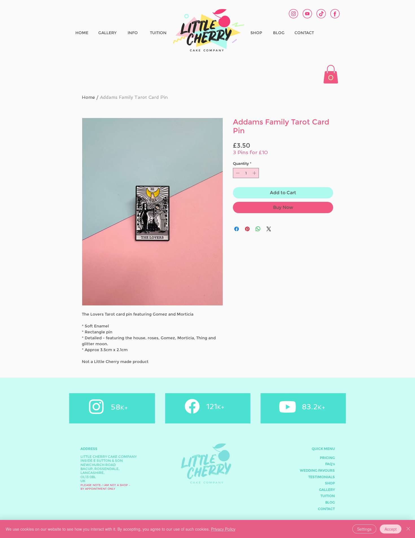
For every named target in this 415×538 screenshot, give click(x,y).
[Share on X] (268, 229)
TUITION (327, 496)
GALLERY (327, 489)
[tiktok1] (321, 13)
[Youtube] (287, 407)
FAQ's (330, 464)
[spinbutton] (246, 173)
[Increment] (255, 173)
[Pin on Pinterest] (247, 229)
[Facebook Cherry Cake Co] (335, 13)
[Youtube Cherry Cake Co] (307, 13)
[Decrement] (237, 173)
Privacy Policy (223, 529)
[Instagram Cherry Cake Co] (293, 13)
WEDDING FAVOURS (317, 470)
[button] (330, 74)
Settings (364, 529)
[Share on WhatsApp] (258, 229)
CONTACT (326, 509)
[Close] (408, 528)
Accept (391, 529)
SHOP (330, 483)
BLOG (330, 502)
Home (88, 97)
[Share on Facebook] (236, 229)
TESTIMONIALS (321, 477)
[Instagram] (96, 406)
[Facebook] (192, 406)
